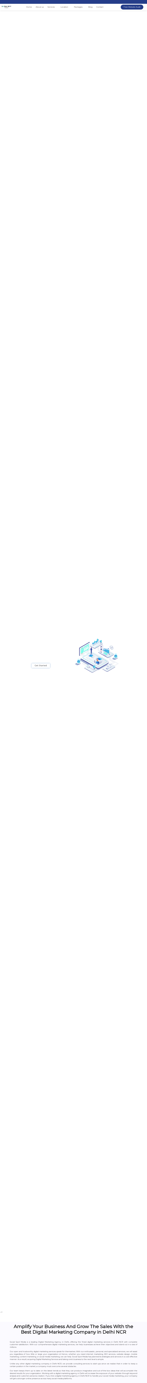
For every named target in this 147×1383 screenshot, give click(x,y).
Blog (90, 7)
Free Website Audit (132, 7)
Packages (78, 7)
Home (29, 7)
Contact (99, 7)
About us (40, 7)
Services (51, 7)
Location (64, 7)
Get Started (41, 665)
